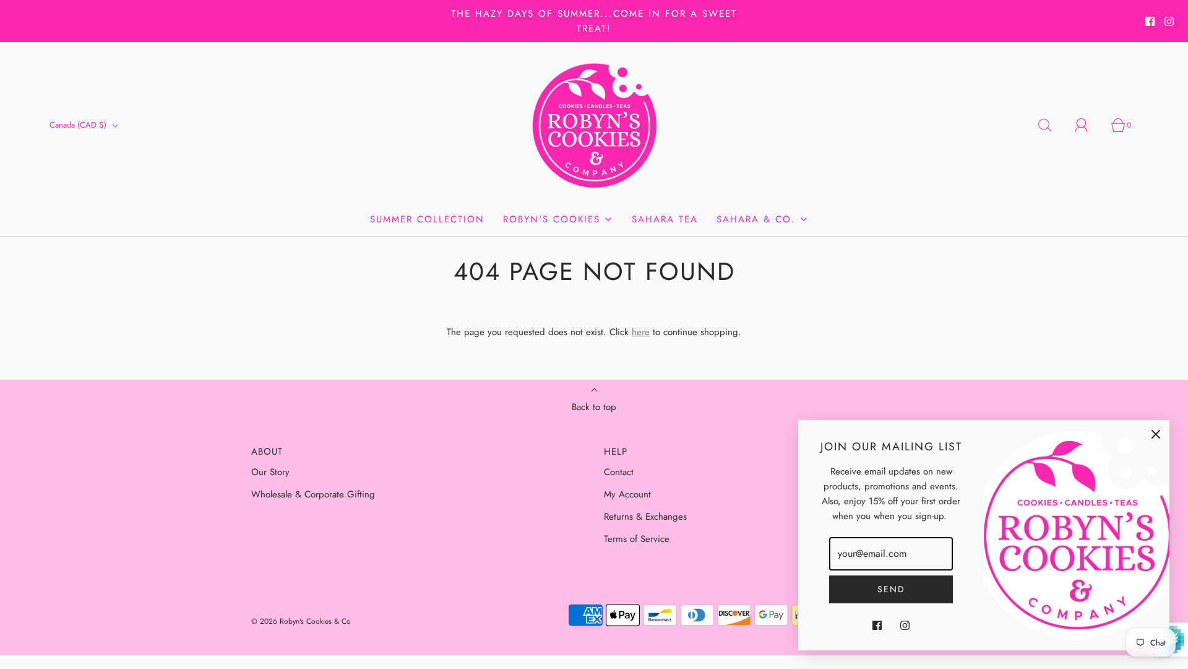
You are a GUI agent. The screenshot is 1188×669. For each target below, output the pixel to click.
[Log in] (1088, 125)
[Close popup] (1155, 433)
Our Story (270, 472)
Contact (619, 472)
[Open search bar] (1051, 125)
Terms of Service (636, 539)
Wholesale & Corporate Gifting (313, 494)
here (641, 332)
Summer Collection (427, 219)
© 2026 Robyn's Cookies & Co (301, 621)
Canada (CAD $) (79, 125)
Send (891, 589)
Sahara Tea (665, 219)
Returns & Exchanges (645, 516)
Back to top (594, 407)
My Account (627, 494)
